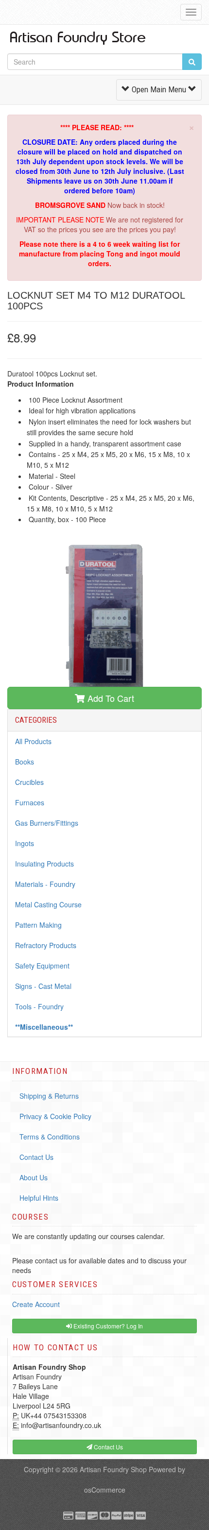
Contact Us (36, 1157)
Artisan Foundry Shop (113, 1469)
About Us (33, 1177)
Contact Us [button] (107, 1447)
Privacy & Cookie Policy (55, 1116)
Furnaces (29, 802)
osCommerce (104, 1490)
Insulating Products (44, 863)
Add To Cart (109, 698)
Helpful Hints (38, 1198)
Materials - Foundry (45, 884)
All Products (33, 741)
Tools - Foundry (39, 1006)
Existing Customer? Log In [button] (107, 1326)
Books (24, 761)
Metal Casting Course (48, 904)
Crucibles (29, 782)
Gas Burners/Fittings (46, 823)
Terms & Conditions (49, 1136)
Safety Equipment (42, 965)
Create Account (36, 1304)
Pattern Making (38, 925)
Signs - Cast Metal (43, 986)
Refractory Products (45, 945)
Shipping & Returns (49, 1096)
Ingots (24, 843)
